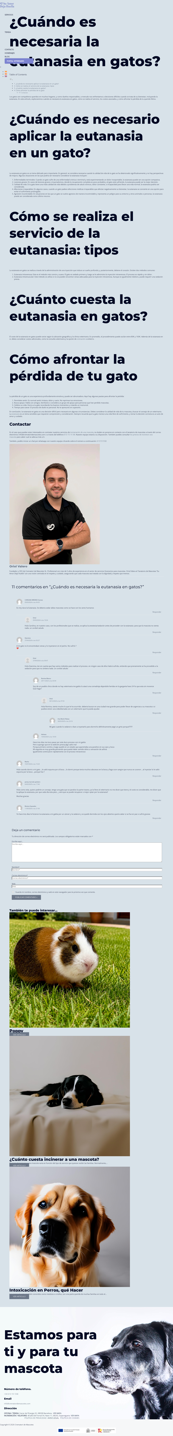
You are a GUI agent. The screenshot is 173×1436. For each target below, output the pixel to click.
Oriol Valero (18, 566)
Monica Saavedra (30, 806)
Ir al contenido (6, 1)
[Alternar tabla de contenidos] (11, 79)
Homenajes (10, 53)
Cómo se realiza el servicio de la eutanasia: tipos (35, 86)
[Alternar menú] (19, 18)
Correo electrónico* (20, 875)
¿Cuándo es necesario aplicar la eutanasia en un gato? (37, 84)
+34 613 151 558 (11, 1394)
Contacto (9, 49)
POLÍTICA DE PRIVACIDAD (35, 1418)
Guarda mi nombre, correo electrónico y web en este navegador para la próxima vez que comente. (55, 892)
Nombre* (15, 867)
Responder (157, 612)
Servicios (9, 15)
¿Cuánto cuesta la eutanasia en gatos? (31, 88)
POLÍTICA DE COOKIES (69, 1418)
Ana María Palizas (63, 719)
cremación (81, 339)
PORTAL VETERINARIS (15, 61)
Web (13, 884)
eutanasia (16, 414)
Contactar (24, 93)
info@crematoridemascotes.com (17, 1403)
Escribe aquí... (17, 841)
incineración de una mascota (81, 432)
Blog (7, 56)
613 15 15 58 (69, 434)
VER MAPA (57, 1413)
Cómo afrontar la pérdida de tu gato (30, 90)
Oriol (34, 618)
